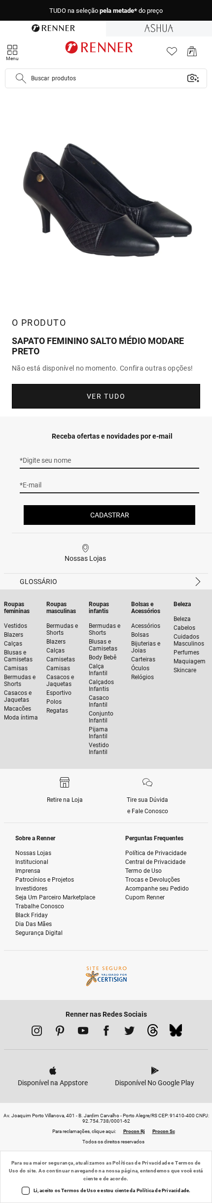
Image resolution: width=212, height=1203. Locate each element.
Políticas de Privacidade (141, 1163)
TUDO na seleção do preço (106, 10)
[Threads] (152, 1033)
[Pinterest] (60, 1032)
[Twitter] (129, 1032)
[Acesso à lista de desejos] (172, 54)
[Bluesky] (176, 1033)
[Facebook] (106, 1032)
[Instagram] (37, 1032)
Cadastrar (109, 515)
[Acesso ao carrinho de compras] (192, 54)
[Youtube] (83, 1032)
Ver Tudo (106, 396)
